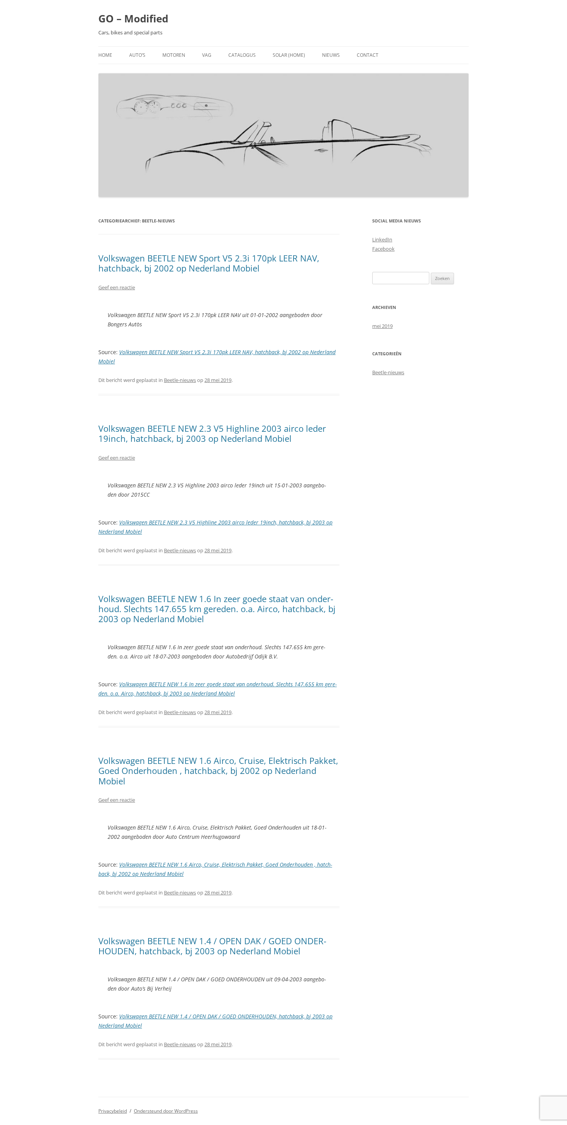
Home (105, 55)
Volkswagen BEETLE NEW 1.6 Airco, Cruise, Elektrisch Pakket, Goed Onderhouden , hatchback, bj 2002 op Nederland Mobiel (218, 771)
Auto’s (137, 55)
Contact (367, 55)
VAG (206, 55)
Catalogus (242, 55)
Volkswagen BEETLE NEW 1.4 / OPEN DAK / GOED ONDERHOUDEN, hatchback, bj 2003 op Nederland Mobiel (212, 946)
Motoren (173, 55)
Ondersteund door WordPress (166, 1111)
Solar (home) (289, 55)
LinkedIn (382, 239)
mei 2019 (382, 325)
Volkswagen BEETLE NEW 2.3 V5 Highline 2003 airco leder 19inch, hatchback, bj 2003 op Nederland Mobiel (212, 433)
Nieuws (331, 55)
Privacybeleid (112, 1111)
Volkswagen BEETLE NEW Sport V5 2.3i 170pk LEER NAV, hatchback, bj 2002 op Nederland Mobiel (208, 263)
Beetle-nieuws (180, 380)
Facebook (383, 248)
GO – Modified (133, 18)
